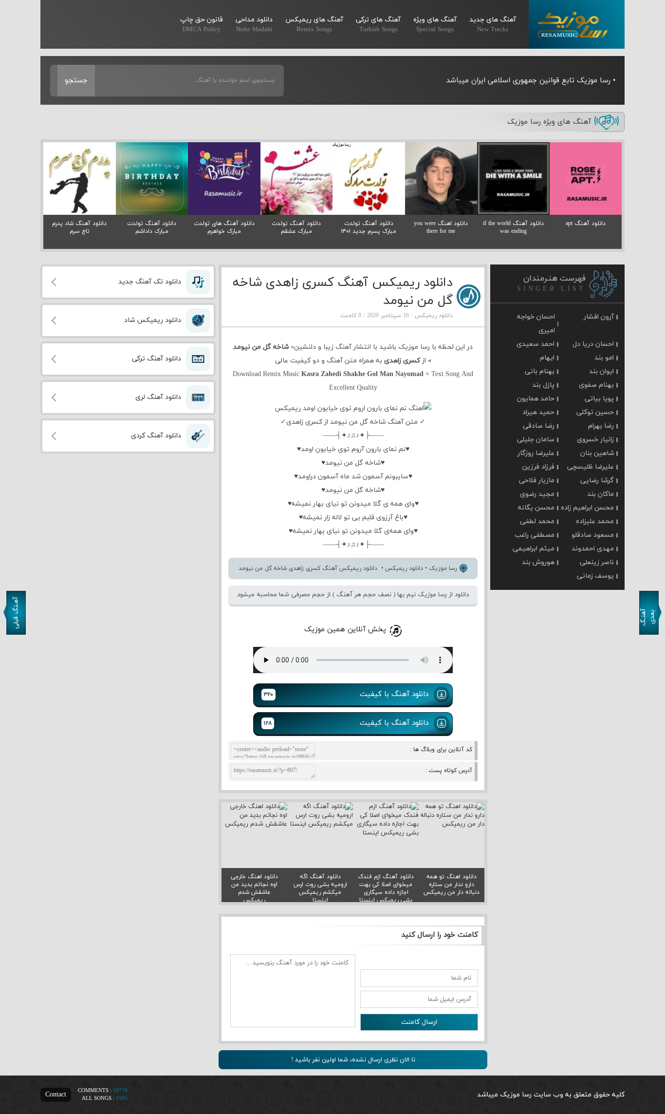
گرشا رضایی (597, 480)
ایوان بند (601, 371)
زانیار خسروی (595, 439)
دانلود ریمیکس (434, 316)
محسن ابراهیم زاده (587, 507)
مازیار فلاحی (536, 480)
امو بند (604, 357)
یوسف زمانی (595, 576)
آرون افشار (599, 316)
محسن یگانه (536, 507)
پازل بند (543, 385)
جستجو (76, 81)
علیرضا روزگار (535, 453)
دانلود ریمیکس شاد (152, 320)
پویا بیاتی (599, 398)
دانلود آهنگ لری (158, 397)
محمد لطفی (537, 521)
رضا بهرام (601, 426)
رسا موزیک (576, 24)
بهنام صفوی (596, 385)
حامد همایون (535, 398)
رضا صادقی (538, 426)
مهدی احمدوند (593, 548)
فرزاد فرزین (538, 467)
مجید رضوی (537, 494)
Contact (55, 1094)
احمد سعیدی (535, 344)
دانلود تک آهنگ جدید (149, 281)
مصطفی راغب (534, 535)
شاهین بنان (597, 453)
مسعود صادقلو (593, 535)
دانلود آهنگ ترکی (156, 358)
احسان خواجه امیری (536, 323)
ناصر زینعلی (597, 562)
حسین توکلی (595, 412)
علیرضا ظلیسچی (590, 467)
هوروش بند (538, 562)
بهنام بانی (539, 371)
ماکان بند (600, 494)
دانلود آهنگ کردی (156, 435)
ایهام (547, 357)
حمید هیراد (538, 412)
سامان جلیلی (535, 439)
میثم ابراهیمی (533, 548)
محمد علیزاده (595, 521)
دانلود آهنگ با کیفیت (346, 694)
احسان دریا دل (593, 344)
